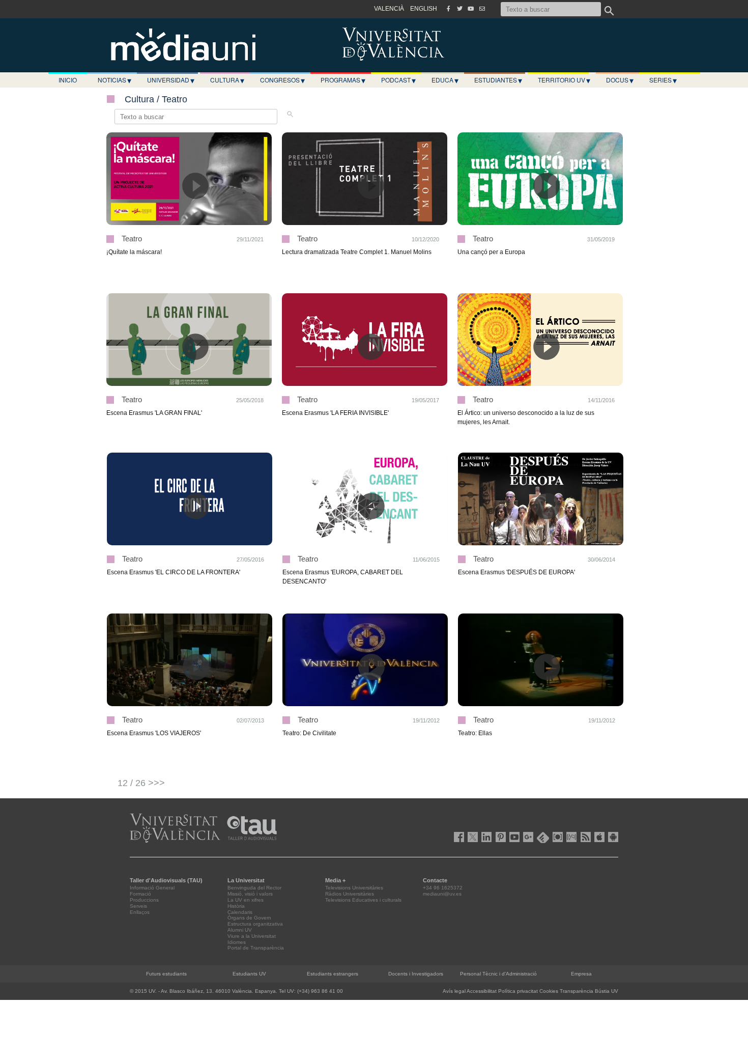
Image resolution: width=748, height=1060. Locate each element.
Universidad (170, 80)
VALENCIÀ (389, 8)
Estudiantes (498, 80)
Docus (620, 80)
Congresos (282, 80)
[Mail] (481, 8)
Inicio (68, 79)
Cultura (227, 80)
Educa (444, 80)
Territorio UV (564, 80)
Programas (343, 80)
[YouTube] (470, 8)
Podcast (398, 80)
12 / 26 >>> (141, 783)
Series (663, 80)
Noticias (114, 80)
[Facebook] (448, 8)
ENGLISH (423, 8)
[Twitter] (459, 8)
